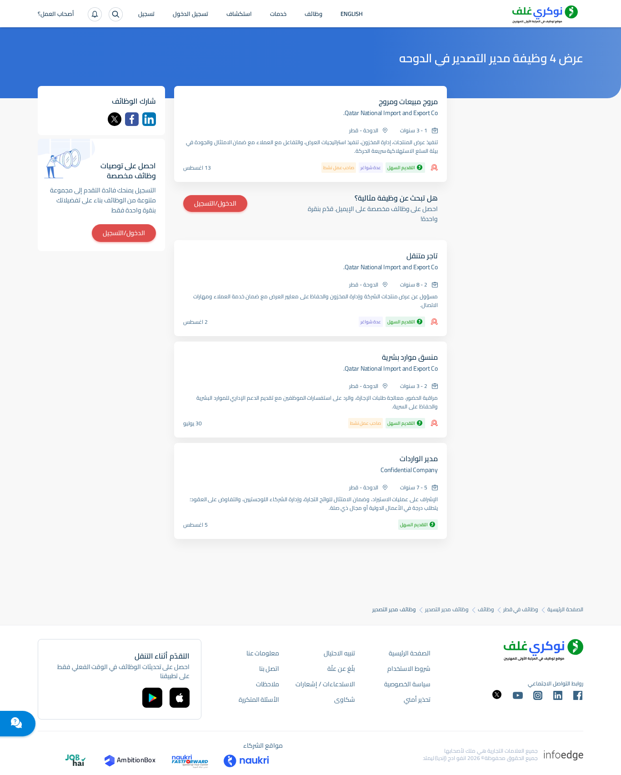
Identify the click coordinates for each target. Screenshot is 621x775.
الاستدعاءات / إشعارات (325, 684)
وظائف (313, 14)
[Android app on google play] (152, 698)
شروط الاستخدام (409, 668)
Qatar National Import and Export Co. (390, 113)
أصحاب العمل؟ (56, 14)
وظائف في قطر (521, 609)
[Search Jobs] (115, 14)
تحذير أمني (417, 699)
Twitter (114, 119)
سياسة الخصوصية (407, 684)
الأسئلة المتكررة (259, 699)
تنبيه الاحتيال (339, 653)
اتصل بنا (269, 668)
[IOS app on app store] (180, 698)
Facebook (132, 119)
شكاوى (344, 699)
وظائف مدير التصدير (447, 609)
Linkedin (149, 119)
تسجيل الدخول (190, 14)
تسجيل (146, 14)
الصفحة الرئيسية (565, 609)
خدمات (278, 14)
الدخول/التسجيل (215, 203)
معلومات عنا (263, 653)
